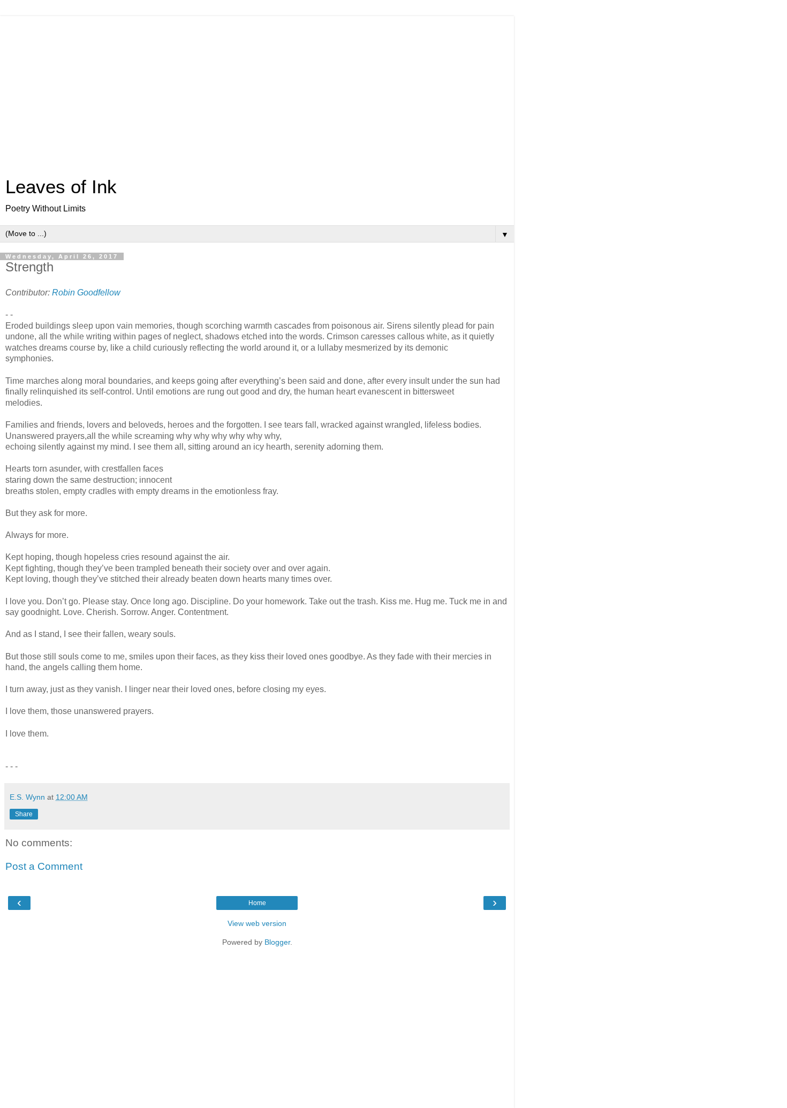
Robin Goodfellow (86, 292)
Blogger (277, 942)
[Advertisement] (257, 91)
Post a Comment (43, 866)
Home (257, 903)
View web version (257, 923)
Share (24, 814)
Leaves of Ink (61, 187)
